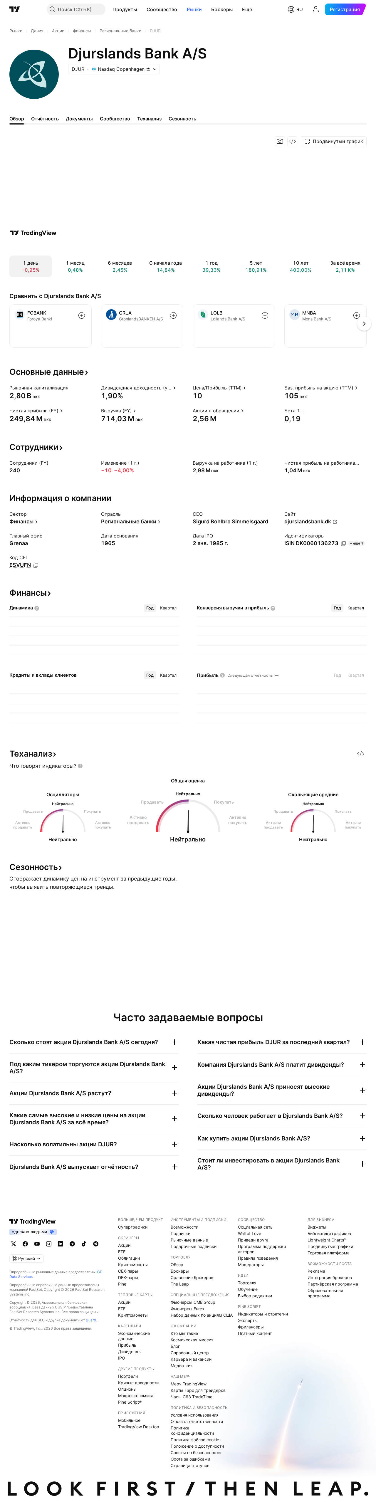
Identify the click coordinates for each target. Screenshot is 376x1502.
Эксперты (248, 1320)
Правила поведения (258, 1258)
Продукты (125, 9)
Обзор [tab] (16, 119)
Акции (124, 1245)
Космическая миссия (192, 1339)
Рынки (194, 9)
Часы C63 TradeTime (191, 1396)
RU (299, 9)
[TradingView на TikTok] (84, 1244)
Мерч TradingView (189, 1383)
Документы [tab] (79, 119)
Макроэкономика (135, 1395)
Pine (122, 1283)
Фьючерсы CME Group (193, 1302)
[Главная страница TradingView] (14, 9)
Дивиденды (130, 1351)
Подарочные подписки (193, 1246)
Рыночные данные (189, 1239)
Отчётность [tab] (45, 119)
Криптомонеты (133, 1264)
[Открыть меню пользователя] (316, 9)
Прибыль (127, 1345)
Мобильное (129, 1420)
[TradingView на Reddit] (96, 1244)
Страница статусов (190, 1465)
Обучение (248, 1289)
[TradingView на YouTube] (37, 1244)
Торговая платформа (329, 1252)
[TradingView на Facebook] (25, 1244)
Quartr (91, 1320)
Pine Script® (130, 1401)
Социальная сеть (255, 1226)
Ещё (247, 9)
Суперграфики (132, 1226)
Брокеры (222, 9)
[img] (148, 69)
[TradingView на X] (13, 1244)
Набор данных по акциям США (202, 1315)
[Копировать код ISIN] (343, 543)
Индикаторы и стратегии (263, 1313)
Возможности (184, 1226)
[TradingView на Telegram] (72, 1244)
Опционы (127, 1389)
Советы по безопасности (196, 1452)
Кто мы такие (184, 1333)
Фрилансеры (251, 1326)
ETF (121, 1251)
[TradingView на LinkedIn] (60, 1244)
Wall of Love (249, 1233)
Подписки (180, 1233)
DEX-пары (128, 1277)
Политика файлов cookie (195, 1439)
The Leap (180, 1283)
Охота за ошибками (190, 1458)
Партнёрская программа (333, 1283)
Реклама (316, 1271)
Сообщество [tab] (115, 119)
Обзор (177, 1264)
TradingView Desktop (138, 1426)
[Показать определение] (72, 387)
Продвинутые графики (330, 1246)
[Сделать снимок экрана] (280, 141)
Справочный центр (190, 1352)
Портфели (128, 1376)
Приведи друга (253, 1239)
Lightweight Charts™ (327, 1239)
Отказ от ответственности (197, 1421)
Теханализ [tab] (149, 119)
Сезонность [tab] (182, 119)
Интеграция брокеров (330, 1277)
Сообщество (162, 9)
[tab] (150, 608)
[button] (141, 9)
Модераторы (251, 1264)
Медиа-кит (181, 1365)
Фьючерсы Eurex (187, 1308)
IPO (121, 1357)
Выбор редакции (255, 1295)
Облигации (129, 1258)
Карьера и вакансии (191, 1359)
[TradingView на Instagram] (49, 1244)
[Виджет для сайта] (292, 141)
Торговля (247, 1282)
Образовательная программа (325, 1293)
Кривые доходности (138, 1382)
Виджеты (317, 1226)
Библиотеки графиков (329, 1233)
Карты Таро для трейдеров (198, 1390)
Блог (175, 1346)
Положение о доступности (197, 1446)
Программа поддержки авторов (262, 1249)
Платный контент (255, 1333)
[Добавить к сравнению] (82, 315)
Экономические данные (134, 1336)
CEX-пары (128, 1271)
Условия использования (195, 1414)
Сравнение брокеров (192, 1277)
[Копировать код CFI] (35, 565)
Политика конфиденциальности (192, 1430)
